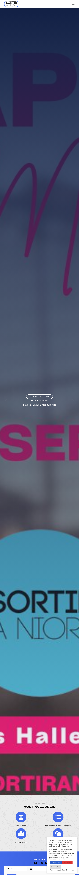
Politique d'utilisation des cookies (62, 870)
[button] (6, 401)
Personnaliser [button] (55, 867)
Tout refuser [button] (67, 863)
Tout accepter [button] (55, 863)
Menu (73, 4)
